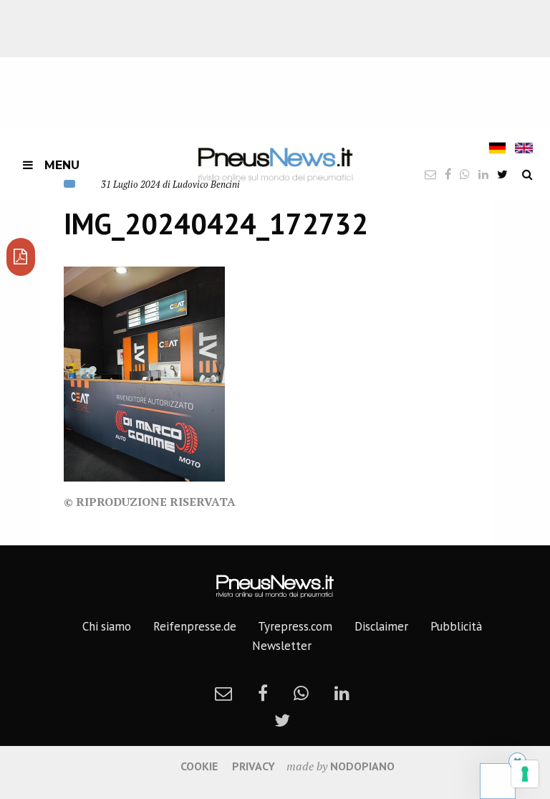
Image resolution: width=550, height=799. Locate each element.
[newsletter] (223, 692)
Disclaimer (381, 626)
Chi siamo (106, 626)
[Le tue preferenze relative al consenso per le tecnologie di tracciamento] (525, 774)
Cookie (199, 766)
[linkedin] (341, 692)
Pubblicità (456, 626)
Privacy (253, 766)
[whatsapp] (301, 692)
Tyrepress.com (295, 626)
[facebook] (263, 692)
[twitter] (502, 174)
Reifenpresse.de (194, 626)
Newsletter (282, 646)
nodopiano (362, 766)
